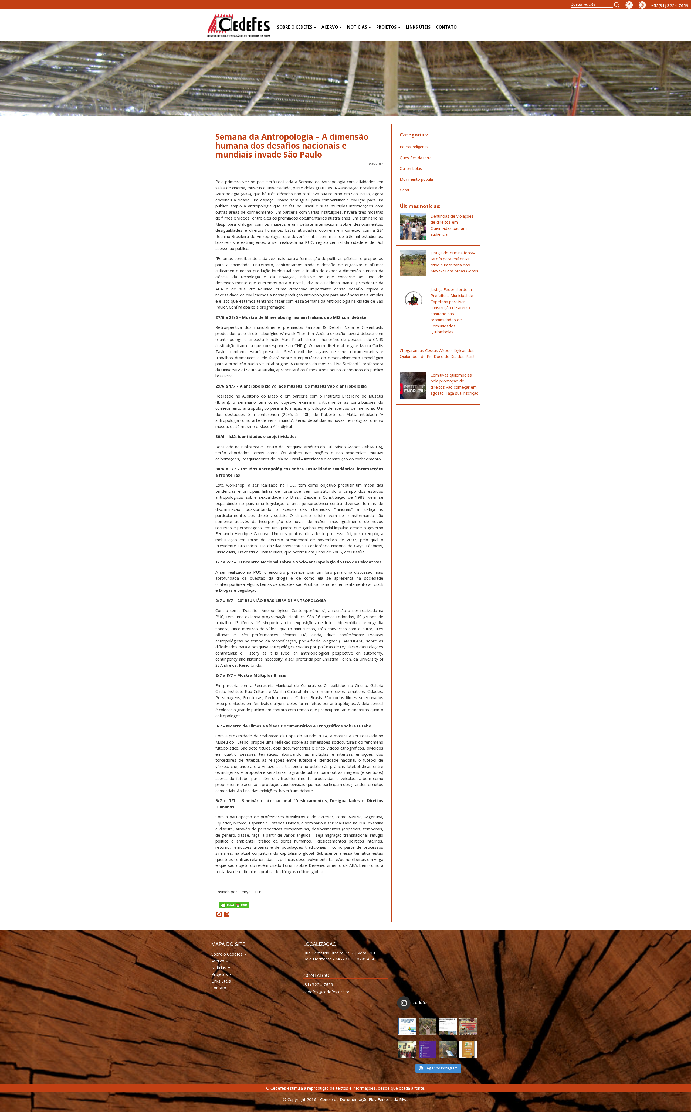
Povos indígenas (414, 146)
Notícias (357, 27)
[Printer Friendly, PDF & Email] (234, 904)
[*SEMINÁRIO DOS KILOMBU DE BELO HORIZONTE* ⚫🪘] (468, 1049)
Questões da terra (416, 157)
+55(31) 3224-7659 (669, 5)
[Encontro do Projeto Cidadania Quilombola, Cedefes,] (407, 1049)
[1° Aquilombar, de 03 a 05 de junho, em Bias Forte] (468, 1026)
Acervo (330, 27)
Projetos (387, 27)
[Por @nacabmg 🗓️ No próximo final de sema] (407, 1026)
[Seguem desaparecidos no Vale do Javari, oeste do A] (447, 1026)
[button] (618, 4)
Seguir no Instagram (441, 1068)
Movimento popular (417, 179)
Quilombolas (411, 168)
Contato (446, 27)
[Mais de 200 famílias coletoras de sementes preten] (427, 1026)
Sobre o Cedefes (295, 27)
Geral (404, 190)
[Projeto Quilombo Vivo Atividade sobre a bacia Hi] (447, 1049)
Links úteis (418, 27)
